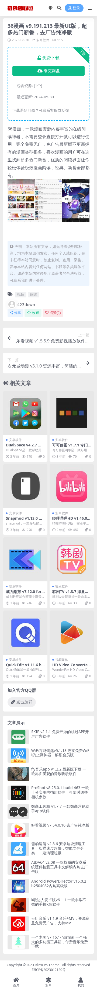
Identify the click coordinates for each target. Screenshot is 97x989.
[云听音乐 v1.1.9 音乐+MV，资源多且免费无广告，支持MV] (18, 923)
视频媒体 (61, 659)
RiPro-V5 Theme (47, 965)
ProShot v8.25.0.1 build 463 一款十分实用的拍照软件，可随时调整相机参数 (60, 792)
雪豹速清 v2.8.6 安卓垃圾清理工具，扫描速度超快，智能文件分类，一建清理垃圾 (58, 848)
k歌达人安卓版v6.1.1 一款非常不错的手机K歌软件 (58, 902)
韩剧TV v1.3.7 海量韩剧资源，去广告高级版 (71, 594)
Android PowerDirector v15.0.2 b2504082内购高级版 (58, 883)
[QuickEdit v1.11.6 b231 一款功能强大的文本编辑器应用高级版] (25, 632)
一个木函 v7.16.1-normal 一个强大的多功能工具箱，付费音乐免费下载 (59, 942)
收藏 (35, 313)
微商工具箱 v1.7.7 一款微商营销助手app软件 (60, 808)
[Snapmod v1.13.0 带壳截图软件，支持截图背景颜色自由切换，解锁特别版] (25, 486)
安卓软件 (42, 40)
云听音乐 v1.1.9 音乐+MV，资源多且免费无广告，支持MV (60, 920)
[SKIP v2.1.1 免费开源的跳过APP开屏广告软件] (18, 737)
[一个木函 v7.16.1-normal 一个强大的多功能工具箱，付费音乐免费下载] (18, 942)
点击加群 (24, 702)
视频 (20, 294)
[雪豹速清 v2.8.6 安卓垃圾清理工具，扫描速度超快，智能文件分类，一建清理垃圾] (18, 849)
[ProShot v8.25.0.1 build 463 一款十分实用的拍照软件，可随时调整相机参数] (18, 793)
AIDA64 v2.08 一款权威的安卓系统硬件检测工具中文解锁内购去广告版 (59, 867)
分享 (17, 313)
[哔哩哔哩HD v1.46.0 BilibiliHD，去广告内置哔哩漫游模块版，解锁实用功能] (72, 486)
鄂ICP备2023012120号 (48, 969)
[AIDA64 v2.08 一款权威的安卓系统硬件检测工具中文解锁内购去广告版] (18, 867)
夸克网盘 (52, 71)
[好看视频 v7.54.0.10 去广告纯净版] (18, 830)
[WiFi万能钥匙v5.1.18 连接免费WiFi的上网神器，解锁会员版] (18, 755)
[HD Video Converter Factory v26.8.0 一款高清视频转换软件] (72, 632)
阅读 (33, 294)
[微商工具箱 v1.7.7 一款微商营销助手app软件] (18, 811)
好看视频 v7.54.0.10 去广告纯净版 (60, 825)
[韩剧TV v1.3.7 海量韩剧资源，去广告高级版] (72, 559)
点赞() (55, 313)
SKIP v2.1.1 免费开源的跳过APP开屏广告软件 (60, 734)
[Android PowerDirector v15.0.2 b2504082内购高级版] (18, 886)
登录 (76, 8)
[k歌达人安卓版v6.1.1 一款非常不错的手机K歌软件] (18, 905)
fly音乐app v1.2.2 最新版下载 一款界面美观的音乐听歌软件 (58, 771)
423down (26, 304)
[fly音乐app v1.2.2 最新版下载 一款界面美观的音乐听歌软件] (18, 774)
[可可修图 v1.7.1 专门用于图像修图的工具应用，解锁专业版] (72, 413)
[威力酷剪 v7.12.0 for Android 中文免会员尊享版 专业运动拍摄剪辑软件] (25, 559)
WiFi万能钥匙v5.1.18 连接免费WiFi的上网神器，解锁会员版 (60, 753)
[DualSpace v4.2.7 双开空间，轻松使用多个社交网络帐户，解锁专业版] (25, 413)
